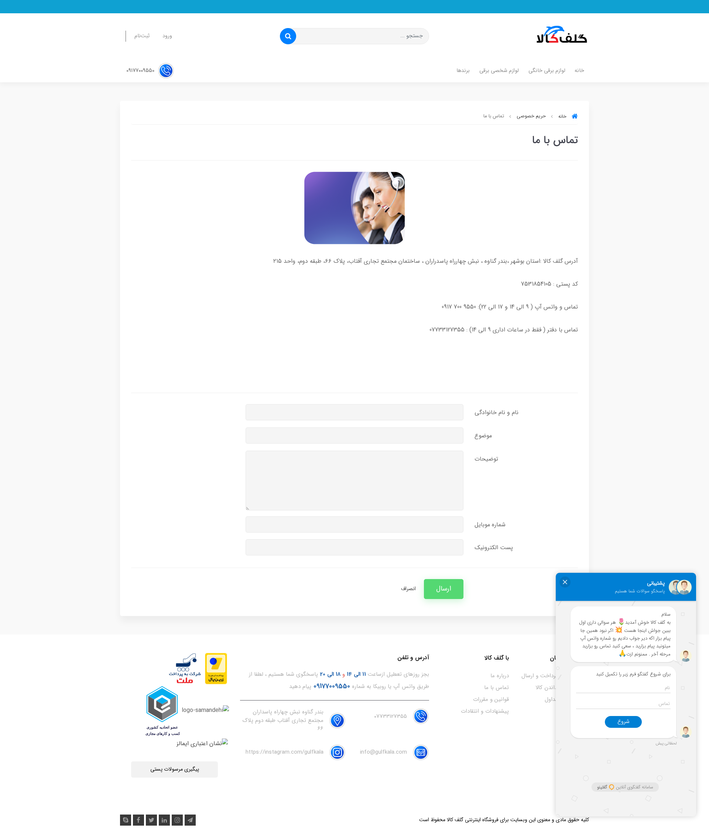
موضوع (483, 435)
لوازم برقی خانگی (546, 70)
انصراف (408, 589)
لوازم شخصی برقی (499, 70)
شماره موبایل (490, 524)
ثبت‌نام (142, 36)
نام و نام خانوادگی (496, 412)
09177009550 (141, 70)
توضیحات (486, 459)
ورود (167, 36)
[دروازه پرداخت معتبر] (216, 668)
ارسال (443, 589)
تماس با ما (496, 687)
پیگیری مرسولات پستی (174, 769)
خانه (579, 70)
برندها (463, 70)
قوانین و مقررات (491, 699)
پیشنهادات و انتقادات (485, 711)
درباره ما (499, 675)
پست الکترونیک (494, 547)
